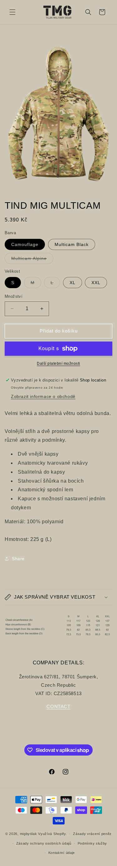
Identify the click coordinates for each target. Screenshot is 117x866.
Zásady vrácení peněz (92, 834)
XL (73, 282)
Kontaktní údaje (61, 853)
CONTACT (58, 706)
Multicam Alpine (32, 260)
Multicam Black (72, 244)
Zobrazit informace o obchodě (43, 396)
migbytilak (28, 834)
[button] (12, 12)
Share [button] (18, 558)
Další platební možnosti (58, 363)
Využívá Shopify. (52, 834)
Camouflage (24, 244)
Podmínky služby (92, 843)
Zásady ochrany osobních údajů (43, 843)
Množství (13, 296)
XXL (95, 282)
